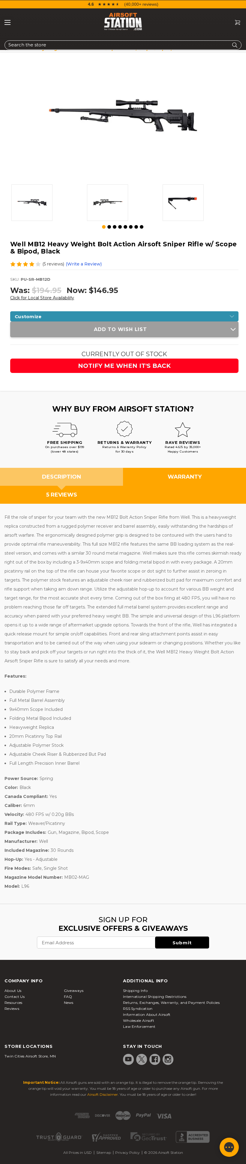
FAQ (68, 996)
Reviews (11, 1008)
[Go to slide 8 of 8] (141, 227)
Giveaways (74, 990)
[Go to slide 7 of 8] (136, 227)
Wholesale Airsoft (138, 1020)
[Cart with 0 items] (235, 22)
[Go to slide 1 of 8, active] (104, 227)
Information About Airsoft (147, 1014)
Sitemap (103, 1152)
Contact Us (14, 996)
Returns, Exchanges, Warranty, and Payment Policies (171, 1002)
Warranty (185, 477)
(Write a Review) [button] (84, 264)
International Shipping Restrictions (155, 996)
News (69, 1002)
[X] (141, 1059)
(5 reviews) (53, 264)
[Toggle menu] (8, 22)
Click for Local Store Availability (42, 298)
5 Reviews (61, 494)
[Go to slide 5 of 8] (125, 227)
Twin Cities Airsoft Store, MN (30, 1056)
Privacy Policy (127, 1152)
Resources (13, 1002)
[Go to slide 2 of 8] (109, 227)
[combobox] (123, 45)
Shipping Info (135, 990)
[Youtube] (128, 1059)
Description (61, 477)
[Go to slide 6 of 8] (131, 227)
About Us (12, 990)
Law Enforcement (139, 1026)
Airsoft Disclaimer (102, 1094)
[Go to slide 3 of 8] (114, 227)
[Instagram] (168, 1059)
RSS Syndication (138, 1008)
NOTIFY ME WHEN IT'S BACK (124, 365)
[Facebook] (154, 1059)
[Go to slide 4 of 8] (120, 227)
